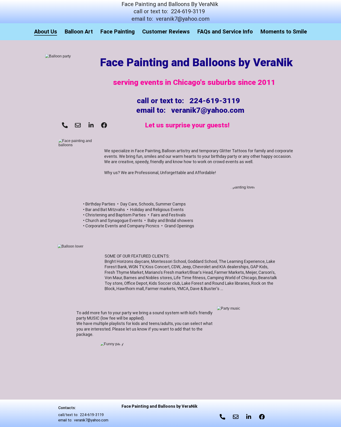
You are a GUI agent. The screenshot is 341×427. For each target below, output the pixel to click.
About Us (45, 31)
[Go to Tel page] (65, 125)
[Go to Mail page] (78, 125)
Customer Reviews (166, 31)
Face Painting (117, 31)
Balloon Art (78, 31)
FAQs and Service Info (225, 31)
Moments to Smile (283, 31)
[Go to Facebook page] (104, 125)
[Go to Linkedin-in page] (91, 125)
